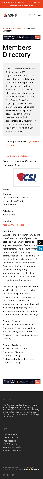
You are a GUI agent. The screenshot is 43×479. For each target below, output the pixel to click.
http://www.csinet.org (13, 224)
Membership (17, 28)
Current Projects (11, 437)
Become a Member (12, 450)
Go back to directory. (17, 155)
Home (5, 28)
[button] (39, 15)
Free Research (10, 441)
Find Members (10, 434)
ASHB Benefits (10, 444)
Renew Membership (12, 447)
